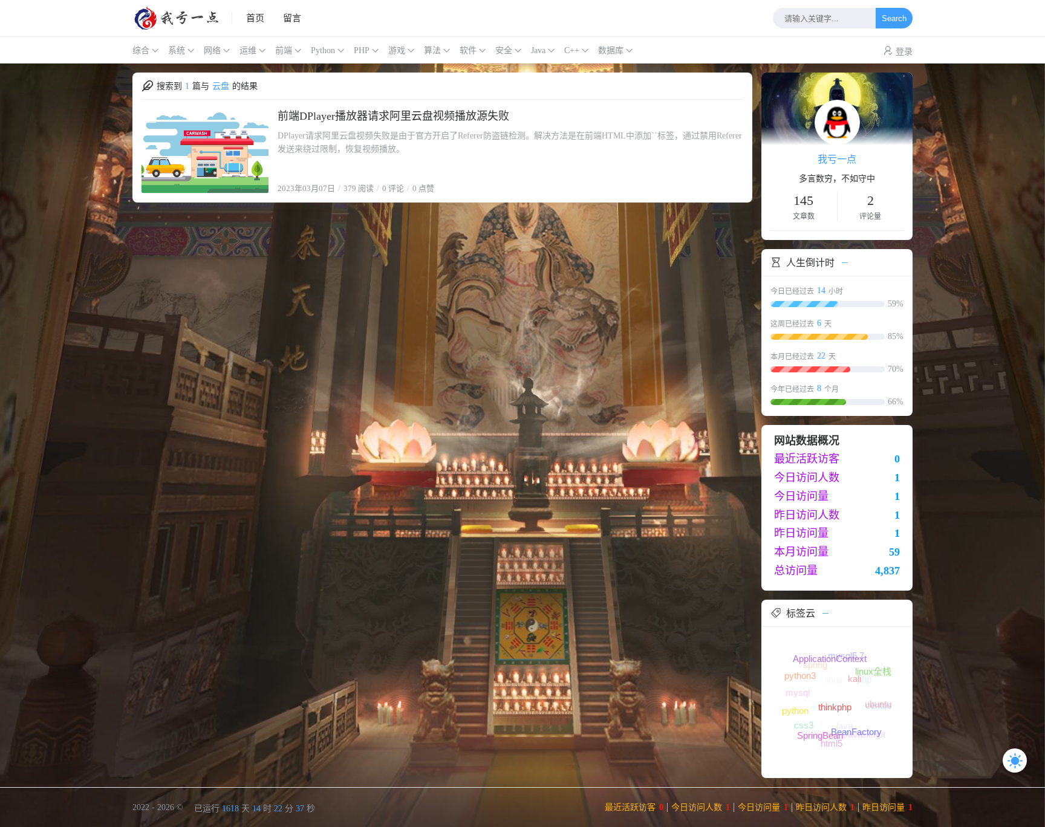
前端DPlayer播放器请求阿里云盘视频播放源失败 (393, 116)
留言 (292, 18)
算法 (432, 50)
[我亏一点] (182, 18)
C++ (571, 50)
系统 (176, 50)
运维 (247, 50)
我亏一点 (837, 159)
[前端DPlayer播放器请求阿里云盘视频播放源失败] (205, 151)
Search (894, 18)
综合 (140, 50)
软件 (468, 50)
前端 (283, 50)
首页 (255, 18)
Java (538, 50)
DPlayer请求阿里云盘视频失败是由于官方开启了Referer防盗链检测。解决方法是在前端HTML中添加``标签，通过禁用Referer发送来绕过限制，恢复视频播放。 (510, 142)
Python (323, 50)
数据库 (610, 50)
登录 (904, 51)
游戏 (396, 50)
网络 (212, 50)
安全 (503, 50)
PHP (361, 50)
